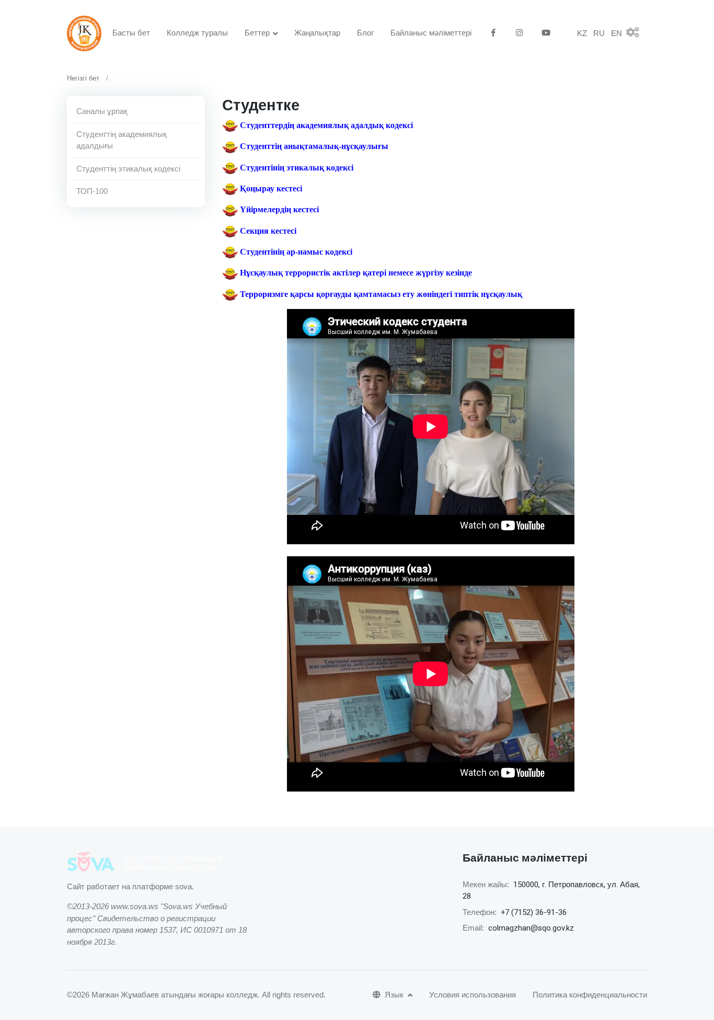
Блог (365, 32)
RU (599, 33)
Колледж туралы (197, 32)
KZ (582, 33)
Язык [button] (395, 994)
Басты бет (131, 32)
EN (616, 33)
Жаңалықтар (317, 32)
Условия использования (472, 994)
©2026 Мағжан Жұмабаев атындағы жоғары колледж (162, 994)
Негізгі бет (83, 78)
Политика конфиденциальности (590, 994)
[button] (636, 33)
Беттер (257, 32)
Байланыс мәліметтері (430, 32)
